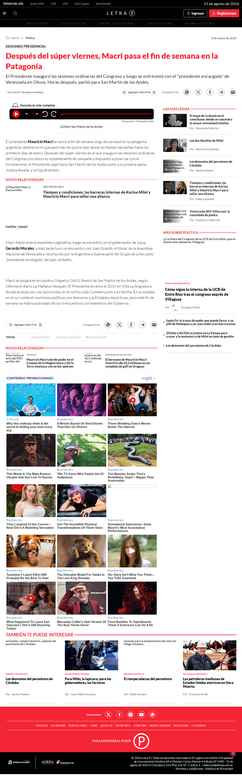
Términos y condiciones (189, 768)
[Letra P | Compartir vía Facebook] (210, 92)
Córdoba (140, 725)
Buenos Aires (78, 725)
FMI (65, 3)
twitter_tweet (17, 226)
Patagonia (180, 725)
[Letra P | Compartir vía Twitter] (198, 92)
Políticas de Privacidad (219, 768)
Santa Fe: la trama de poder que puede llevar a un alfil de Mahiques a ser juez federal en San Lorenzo (200, 322)
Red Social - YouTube (141, 714)
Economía (58, 725)
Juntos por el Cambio (68, 337)
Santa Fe (106, 725)
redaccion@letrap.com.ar (217, 765)
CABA (93, 725)
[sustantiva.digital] (65, 762)
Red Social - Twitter (108, 714)
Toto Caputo (81, 3)
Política (30, 38)
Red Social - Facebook (119, 714)
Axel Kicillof (103, 3)
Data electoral (117, 23)
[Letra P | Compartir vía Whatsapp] (187, 92)
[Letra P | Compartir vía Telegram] (221, 92)
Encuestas (160, 23)
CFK (53, 3)
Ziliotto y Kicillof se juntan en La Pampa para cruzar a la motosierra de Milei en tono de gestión (200, 334)
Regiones (38, 23)
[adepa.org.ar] (47, 763)
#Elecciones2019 (96, 337)
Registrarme (226, 13)
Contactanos (93, 714)
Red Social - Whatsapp (152, 714)
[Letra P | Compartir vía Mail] (233, 92)
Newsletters (200, 23)
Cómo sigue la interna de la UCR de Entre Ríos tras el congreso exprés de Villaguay (196, 294)
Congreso (199, 725)
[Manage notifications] (233, 753)
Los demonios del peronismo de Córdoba (193, 345)
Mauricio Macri (40, 337)
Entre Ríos (123, 725)
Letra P (14, 38)
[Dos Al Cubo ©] (19, 762)
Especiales (73, 23)
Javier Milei (37, 3)
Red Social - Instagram (130, 714)
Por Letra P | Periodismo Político (25, 92)
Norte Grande (160, 725)
